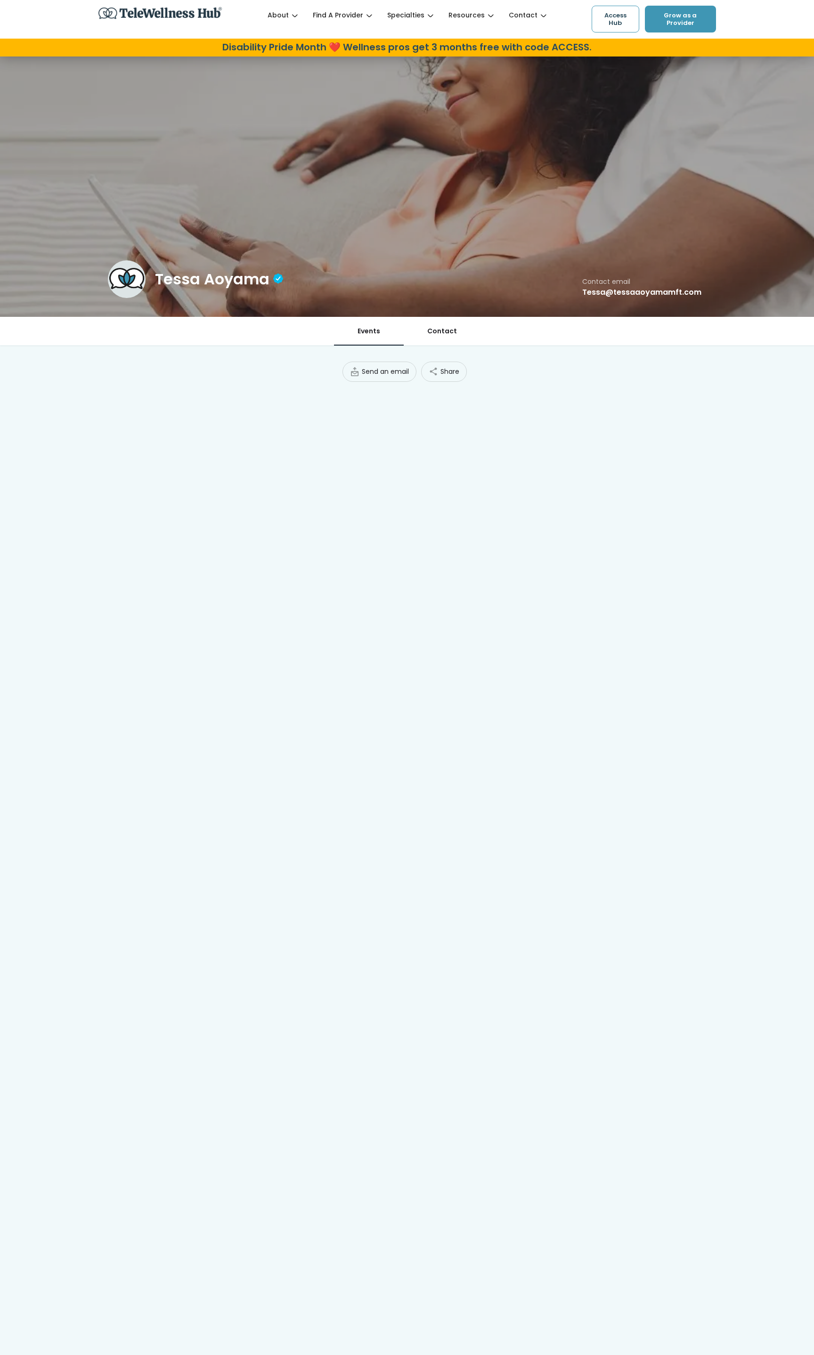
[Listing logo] (127, 279)
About (278, 15)
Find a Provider (338, 15)
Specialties (405, 15)
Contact (523, 15)
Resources (466, 15)
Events (369, 331)
